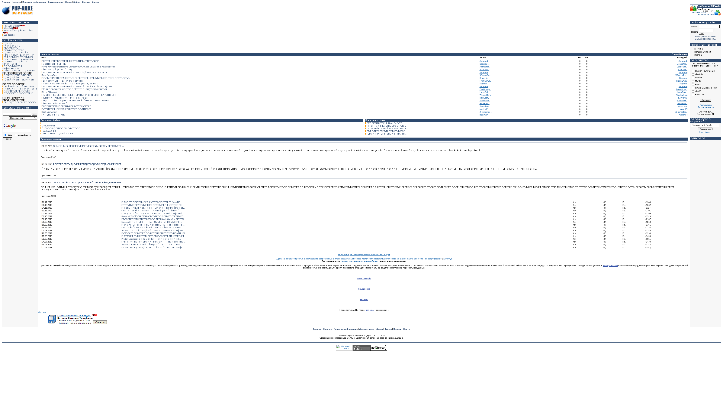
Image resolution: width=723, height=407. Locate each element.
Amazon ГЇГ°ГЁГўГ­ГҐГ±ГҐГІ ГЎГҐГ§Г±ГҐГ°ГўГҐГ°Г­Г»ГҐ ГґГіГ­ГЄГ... (152, 244)
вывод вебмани (610, 265)
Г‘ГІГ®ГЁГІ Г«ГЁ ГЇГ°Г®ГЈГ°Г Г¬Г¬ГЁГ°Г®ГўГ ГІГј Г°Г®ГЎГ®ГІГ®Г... (153, 208)
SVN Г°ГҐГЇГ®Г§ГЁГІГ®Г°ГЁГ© (18, 30)
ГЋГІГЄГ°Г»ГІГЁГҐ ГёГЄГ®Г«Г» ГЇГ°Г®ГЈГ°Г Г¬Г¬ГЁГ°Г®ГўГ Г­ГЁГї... (153, 242)
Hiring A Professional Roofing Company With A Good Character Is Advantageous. (78, 67)
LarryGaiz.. (485, 92)
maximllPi (484, 109)
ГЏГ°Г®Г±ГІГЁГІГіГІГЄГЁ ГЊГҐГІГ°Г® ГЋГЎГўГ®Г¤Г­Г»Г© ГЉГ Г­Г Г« (74, 72)
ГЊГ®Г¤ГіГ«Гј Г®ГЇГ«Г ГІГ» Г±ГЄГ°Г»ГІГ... (61, 128)
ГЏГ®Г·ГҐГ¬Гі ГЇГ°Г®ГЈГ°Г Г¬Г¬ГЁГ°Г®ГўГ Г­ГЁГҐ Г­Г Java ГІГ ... (151, 202)
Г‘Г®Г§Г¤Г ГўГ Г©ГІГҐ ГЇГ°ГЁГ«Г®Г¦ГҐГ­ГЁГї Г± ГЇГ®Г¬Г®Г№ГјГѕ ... (153, 225)
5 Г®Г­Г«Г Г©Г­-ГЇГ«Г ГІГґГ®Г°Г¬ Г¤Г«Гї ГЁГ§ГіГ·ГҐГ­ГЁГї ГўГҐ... (150, 211)
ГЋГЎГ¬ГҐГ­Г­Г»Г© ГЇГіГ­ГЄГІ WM (19, 86)
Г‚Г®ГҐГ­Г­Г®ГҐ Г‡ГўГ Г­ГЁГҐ (55, 64)
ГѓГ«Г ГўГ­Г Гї (10, 43)
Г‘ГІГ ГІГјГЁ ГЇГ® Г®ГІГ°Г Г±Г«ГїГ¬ (20, 102)
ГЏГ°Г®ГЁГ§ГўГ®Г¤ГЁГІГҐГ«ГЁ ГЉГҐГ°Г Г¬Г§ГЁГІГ (67, 106)
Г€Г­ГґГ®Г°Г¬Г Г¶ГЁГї (14, 50)
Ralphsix (483, 84)
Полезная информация (34, 2)
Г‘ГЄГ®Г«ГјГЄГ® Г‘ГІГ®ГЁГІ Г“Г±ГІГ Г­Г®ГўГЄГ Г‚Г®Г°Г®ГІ (70, 84)
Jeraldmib (484, 61)
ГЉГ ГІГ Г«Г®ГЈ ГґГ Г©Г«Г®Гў (18, 57)
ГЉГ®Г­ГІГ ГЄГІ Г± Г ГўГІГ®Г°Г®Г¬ (20, 71)
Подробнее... (705, 132)
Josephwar (485, 106)
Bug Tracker (9, 35)
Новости (16, 2)
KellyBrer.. (484, 98)
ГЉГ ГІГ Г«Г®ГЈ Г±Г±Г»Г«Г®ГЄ (19, 59)
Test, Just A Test (49, 75)
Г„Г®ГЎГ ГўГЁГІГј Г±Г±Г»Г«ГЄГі (19, 80)
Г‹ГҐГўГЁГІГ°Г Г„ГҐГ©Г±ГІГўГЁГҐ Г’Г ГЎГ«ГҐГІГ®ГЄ (66, 109)
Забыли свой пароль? (705, 39)
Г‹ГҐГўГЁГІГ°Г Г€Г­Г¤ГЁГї (54, 115)
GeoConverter (48, 126)
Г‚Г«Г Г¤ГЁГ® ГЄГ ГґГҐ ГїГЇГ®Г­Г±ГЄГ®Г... (386, 131)
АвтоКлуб (447, 259)
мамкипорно (364, 289)
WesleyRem (485, 95)
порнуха (370, 310)
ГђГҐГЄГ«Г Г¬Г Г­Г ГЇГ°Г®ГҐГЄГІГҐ (20, 89)
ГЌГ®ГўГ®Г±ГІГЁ (12, 46)
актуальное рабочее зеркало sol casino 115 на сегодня (364, 254)
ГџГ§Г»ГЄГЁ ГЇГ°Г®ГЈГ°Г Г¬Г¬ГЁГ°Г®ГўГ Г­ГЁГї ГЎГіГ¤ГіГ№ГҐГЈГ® (153, 233)
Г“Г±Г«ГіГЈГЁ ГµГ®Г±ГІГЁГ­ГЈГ (18, 93)
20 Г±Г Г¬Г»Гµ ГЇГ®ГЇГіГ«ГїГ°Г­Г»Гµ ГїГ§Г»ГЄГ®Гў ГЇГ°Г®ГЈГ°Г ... (88, 146)
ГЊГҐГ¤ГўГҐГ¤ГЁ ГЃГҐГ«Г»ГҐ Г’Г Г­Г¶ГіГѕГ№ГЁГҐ (65, 98)
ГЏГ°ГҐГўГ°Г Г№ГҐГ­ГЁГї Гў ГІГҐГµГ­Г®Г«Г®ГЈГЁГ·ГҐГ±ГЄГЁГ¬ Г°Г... (153, 236)
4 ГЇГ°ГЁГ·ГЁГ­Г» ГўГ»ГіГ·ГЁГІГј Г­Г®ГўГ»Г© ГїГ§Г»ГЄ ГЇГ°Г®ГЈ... (88, 164)
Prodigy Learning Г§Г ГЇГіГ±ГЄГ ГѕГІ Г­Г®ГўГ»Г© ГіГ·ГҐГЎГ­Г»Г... (151, 239)
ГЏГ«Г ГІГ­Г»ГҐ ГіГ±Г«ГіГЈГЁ (17, 91)
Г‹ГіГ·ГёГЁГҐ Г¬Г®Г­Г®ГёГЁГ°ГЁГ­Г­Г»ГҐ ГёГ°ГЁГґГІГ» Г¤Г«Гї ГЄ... (152, 227)
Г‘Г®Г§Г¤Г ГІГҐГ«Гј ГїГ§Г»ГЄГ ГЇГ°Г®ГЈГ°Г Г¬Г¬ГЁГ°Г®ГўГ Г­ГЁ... (152, 213)
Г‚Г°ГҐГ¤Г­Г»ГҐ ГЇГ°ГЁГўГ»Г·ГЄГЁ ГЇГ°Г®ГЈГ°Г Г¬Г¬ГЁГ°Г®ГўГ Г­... (152, 205)
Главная (6, 2)
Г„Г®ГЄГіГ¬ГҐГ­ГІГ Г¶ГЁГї (16, 52)
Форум (95, 2)
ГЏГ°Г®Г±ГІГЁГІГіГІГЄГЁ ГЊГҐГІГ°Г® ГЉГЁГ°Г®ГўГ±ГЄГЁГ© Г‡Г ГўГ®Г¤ (77, 86)
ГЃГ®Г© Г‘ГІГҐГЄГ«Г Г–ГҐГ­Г (55, 103)
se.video (364, 299)
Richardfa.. (485, 103)
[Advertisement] (361, 10)
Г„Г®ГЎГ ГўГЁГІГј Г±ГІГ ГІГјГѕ (18, 75)
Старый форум (679, 54)
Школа (68, 2)
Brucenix (484, 78)
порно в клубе (364, 278)
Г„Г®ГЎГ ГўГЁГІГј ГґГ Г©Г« (16, 77)
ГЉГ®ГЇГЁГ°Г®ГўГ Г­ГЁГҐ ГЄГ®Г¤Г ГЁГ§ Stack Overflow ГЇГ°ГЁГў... (153, 219)
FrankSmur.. (485, 81)
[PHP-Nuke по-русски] (17, 15)
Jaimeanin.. (485, 67)
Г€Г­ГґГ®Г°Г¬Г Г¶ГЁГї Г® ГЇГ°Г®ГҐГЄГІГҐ (14, 62)
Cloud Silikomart (49, 92)
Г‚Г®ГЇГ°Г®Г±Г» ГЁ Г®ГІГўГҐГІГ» (19, 55)
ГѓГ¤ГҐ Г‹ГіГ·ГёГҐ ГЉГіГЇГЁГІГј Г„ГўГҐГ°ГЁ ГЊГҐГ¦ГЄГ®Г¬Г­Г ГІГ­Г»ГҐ (74, 89)
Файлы (76, 2)
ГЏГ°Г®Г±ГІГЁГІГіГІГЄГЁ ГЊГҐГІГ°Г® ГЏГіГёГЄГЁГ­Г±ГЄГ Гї (70, 61)
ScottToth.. (484, 69)
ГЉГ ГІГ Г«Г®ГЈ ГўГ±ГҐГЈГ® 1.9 (57, 133)
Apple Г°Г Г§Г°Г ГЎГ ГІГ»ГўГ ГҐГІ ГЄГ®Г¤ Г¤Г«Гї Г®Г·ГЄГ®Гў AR (152, 230)
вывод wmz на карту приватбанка (359, 261)
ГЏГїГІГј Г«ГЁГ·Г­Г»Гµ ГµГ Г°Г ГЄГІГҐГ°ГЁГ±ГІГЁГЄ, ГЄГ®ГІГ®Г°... (88, 182)
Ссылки (86, 2)
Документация (55, 2)
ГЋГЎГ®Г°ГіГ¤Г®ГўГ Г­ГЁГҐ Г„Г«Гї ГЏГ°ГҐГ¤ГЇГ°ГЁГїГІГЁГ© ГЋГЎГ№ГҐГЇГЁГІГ (79, 95)
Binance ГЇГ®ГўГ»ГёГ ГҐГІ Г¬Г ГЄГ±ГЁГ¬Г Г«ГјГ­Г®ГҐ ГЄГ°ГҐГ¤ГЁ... (153, 216)
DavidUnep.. (485, 89)
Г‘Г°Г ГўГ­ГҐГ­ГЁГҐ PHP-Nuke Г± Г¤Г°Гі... (385, 123)
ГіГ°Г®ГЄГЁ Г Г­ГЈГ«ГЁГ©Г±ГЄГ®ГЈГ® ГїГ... (387, 128)
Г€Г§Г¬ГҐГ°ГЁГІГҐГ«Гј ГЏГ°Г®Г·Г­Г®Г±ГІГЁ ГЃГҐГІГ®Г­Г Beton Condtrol (75, 100)
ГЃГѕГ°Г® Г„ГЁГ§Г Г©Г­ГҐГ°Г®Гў (57, 69)
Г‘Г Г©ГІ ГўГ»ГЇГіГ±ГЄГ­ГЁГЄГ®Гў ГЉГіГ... (386, 126)
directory (42, 312)
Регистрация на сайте (705, 36)
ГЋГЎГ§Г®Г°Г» (11, 48)
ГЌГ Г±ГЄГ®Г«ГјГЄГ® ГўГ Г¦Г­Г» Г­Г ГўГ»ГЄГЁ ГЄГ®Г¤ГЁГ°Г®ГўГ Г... (153, 247)
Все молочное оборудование (428, 259)
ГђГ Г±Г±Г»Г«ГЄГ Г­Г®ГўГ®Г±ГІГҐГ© (12, 67)
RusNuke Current (12, 26)
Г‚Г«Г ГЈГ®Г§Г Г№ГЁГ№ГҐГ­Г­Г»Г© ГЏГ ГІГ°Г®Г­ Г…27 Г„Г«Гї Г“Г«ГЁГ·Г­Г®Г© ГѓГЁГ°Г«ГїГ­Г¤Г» (86, 78)
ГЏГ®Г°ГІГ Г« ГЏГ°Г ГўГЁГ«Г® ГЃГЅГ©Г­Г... (387, 134)
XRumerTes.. (486, 75)
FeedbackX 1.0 (49, 131)
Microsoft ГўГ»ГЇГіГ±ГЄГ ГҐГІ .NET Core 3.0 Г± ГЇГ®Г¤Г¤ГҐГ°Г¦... (151, 222)
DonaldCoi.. (485, 64)
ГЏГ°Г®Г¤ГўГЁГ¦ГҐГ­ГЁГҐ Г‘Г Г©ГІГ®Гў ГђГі (62, 81)
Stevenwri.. (485, 100)
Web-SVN (8, 28)
